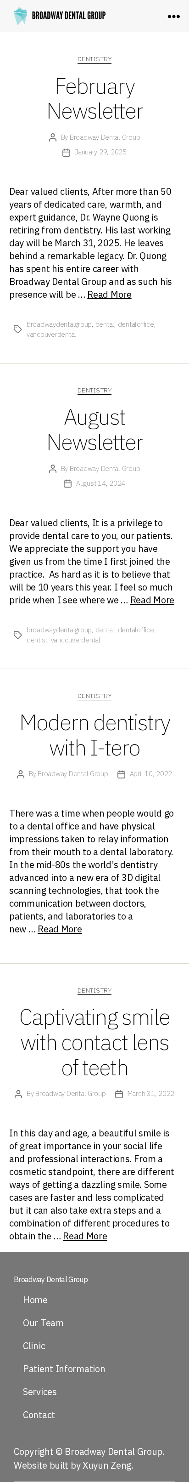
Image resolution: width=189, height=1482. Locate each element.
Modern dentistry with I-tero (94, 734)
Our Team (43, 1323)
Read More (109, 294)
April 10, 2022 (151, 773)
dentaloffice (136, 324)
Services (40, 1391)
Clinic (34, 1346)
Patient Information (64, 1369)
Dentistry (95, 59)
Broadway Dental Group (105, 137)
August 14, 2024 (100, 483)
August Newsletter (94, 429)
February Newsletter (94, 98)
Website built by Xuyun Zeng (72, 1465)
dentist (37, 640)
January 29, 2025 (101, 152)
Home (35, 1300)
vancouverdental (51, 334)
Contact (39, 1414)
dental (104, 324)
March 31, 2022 (151, 1093)
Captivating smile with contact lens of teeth (94, 1041)
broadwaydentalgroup (59, 324)
